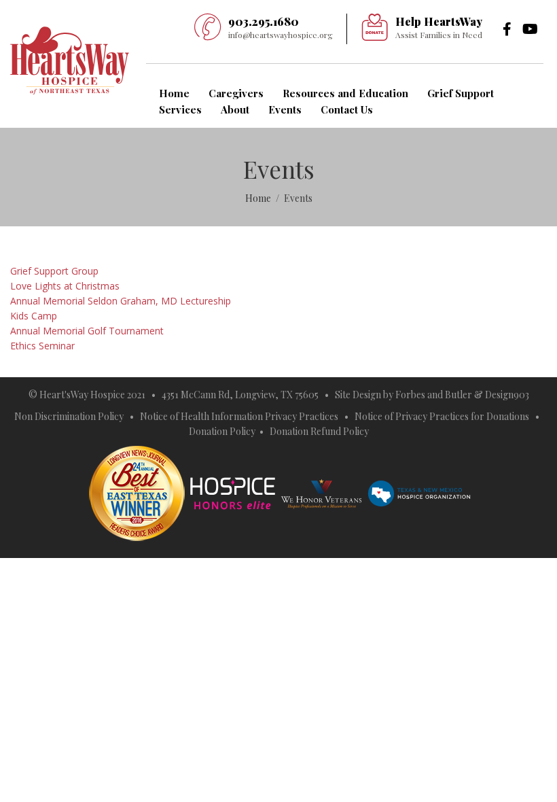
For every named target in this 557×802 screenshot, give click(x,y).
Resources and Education (345, 93)
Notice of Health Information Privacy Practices (239, 416)
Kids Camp (33, 315)
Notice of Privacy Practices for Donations (443, 416)
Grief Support (460, 93)
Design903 (507, 394)
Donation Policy (222, 431)
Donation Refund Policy (319, 431)
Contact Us (347, 109)
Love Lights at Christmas (65, 285)
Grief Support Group (54, 270)
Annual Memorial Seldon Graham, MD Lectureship (120, 300)
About (235, 109)
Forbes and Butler (433, 394)
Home (174, 93)
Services (180, 109)
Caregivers (236, 93)
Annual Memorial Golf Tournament (87, 330)
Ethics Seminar (42, 345)
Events (285, 109)
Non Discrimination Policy (69, 416)
